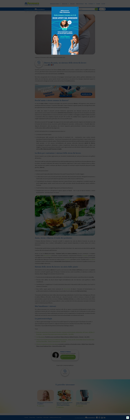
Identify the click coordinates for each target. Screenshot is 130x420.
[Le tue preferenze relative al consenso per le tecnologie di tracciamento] (127, 417)
